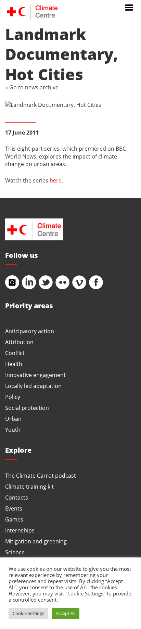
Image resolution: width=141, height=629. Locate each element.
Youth (13, 429)
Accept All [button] (65, 613)
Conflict (15, 352)
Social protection (27, 407)
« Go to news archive (32, 87)
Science (15, 552)
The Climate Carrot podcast (40, 475)
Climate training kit (29, 486)
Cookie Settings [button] (28, 613)
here (56, 180)
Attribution (19, 341)
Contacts (16, 497)
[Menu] (129, 7)
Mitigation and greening (36, 541)
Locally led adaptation (33, 385)
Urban (13, 418)
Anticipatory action (29, 331)
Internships (20, 530)
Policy (12, 396)
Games (14, 519)
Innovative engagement (35, 374)
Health (13, 363)
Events (13, 508)
